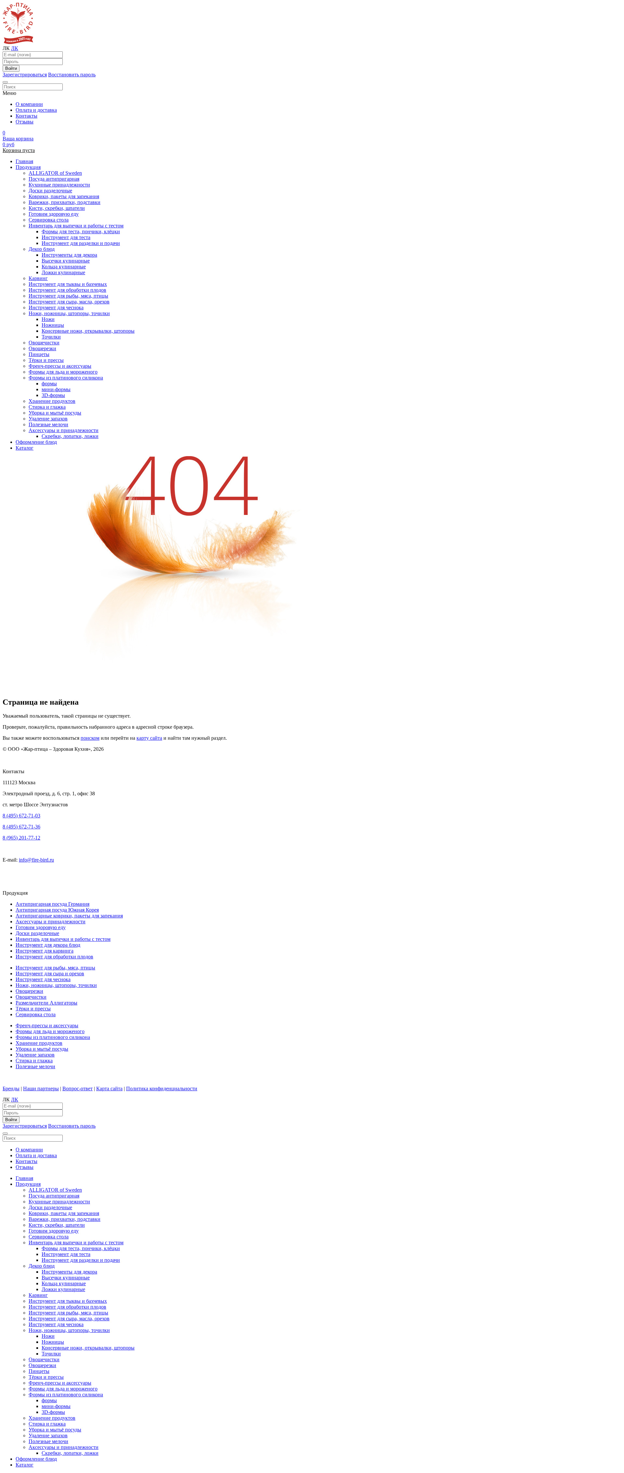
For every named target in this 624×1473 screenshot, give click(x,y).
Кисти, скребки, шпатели (57, 208)
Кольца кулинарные (64, 266)
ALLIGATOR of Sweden (55, 173)
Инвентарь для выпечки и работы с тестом (76, 225)
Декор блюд (42, 249)
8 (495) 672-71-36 (21, 826)
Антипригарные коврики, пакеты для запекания (69, 915)
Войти (11, 68)
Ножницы (53, 325)
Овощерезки (42, 348)
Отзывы (24, 121)
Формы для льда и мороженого (63, 372)
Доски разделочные (50, 190)
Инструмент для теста (66, 237)
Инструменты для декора (69, 255)
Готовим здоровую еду (54, 214)
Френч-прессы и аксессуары (60, 366)
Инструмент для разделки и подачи (81, 243)
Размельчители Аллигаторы (46, 1002)
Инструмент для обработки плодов (67, 290)
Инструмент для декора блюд (48, 945)
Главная (24, 161)
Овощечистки (44, 342)
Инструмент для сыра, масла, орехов (69, 301)
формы (49, 383)
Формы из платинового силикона (66, 377)
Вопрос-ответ (77, 1088)
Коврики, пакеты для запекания (64, 196)
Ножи (48, 319)
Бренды (11, 1088)
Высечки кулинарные (66, 260)
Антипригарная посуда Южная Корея (57, 910)
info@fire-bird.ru (36, 860)
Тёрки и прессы (46, 360)
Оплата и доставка (36, 110)
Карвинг (38, 278)
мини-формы (56, 389)
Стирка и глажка (47, 407)
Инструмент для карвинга (44, 951)
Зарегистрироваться (25, 74)
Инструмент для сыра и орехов (50, 973)
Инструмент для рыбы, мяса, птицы (68, 296)
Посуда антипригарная (54, 179)
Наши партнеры (41, 1088)
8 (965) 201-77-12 (21, 837)
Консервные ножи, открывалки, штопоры (88, 331)
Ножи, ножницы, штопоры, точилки (69, 313)
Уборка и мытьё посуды (55, 413)
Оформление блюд (36, 442)
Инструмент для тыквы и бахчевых (68, 284)
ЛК (14, 48)
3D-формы (53, 395)
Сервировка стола (49, 220)
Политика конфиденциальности (161, 1088)
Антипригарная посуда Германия (52, 904)
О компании (29, 104)
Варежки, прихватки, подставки (64, 202)
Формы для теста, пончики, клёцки (81, 231)
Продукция (28, 167)
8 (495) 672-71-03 (21, 815)
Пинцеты (39, 354)
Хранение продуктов (52, 401)
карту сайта (149, 738)
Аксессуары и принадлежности (63, 430)
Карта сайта (109, 1088)
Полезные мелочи (48, 424)
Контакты (26, 116)
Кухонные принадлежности (59, 184)
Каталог (24, 448)
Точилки (51, 336)
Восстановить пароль (72, 74)
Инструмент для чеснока (56, 307)
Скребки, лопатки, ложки (70, 436)
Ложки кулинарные (63, 272)
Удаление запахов (48, 418)
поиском (90, 738)
